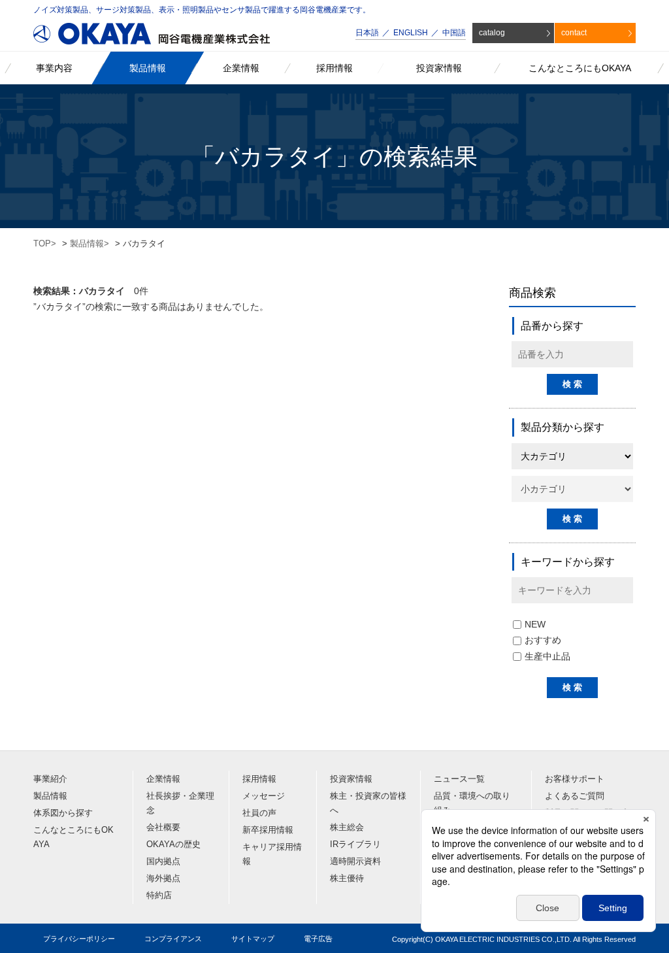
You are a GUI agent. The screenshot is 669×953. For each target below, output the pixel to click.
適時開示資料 (355, 861)
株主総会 (347, 827)
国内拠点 (163, 861)
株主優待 (347, 878)
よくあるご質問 (574, 796)
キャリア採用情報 (272, 854)
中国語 (454, 32)
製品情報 (87, 243)
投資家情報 (351, 779)
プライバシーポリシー (79, 939)
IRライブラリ (355, 844)
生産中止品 (547, 656)
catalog (492, 32)
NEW (535, 624)
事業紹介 (50, 779)
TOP (42, 243)
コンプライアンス (173, 939)
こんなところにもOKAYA (73, 837)
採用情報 (259, 779)
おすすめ (543, 640)
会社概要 (163, 827)
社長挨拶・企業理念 (180, 803)
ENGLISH (410, 32)
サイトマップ (252, 939)
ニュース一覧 (459, 779)
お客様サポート (574, 779)
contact (574, 32)
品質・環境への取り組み (472, 803)
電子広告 (318, 939)
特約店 (159, 895)
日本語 (367, 32)
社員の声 (259, 813)
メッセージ (263, 796)
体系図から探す (63, 813)
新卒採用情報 (267, 830)
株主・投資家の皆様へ (368, 803)
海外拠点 (163, 878)
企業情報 (163, 779)
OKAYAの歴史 (173, 844)
